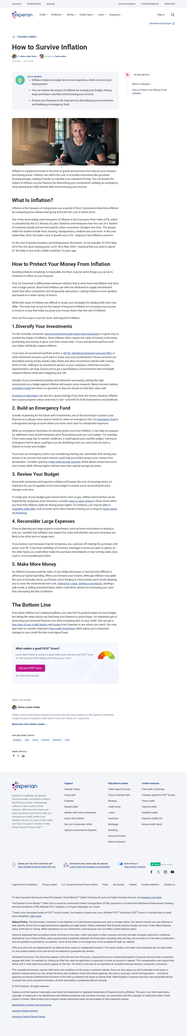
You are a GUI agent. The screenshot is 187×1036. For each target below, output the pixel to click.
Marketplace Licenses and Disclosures (31, 1005)
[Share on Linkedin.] (23, 755)
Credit (42, 14)
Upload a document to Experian (80, 830)
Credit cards (114, 806)
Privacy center (49, 884)
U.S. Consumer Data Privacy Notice (80, 884)
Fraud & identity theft (119, 795)
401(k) (67, 353)
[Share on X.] (19, 755)
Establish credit (150, 812)
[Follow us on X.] (158, 872)
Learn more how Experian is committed (90, 866)
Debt (27, 740)
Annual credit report (152, 824)
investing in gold (21, 388)
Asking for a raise (67, 583)
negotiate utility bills (23, 508)
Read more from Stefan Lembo (28, 724)
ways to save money (81, 501)
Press (105, 884)
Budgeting (17, 740)
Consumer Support (126, 4)
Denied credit (71, 806)
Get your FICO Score (30, 667)
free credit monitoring (61, 628)
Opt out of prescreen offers (78, 824)
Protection (56, 14)
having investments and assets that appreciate (72, 333)
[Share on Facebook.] (14, 755)
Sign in (161, 14)
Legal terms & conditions (25, 884)
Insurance (115, 14)
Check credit (148, 800)
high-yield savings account (65, 461)
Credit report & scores (119, 789)
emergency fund (106, 419)
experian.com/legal (151, 897)
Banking (112, 800)
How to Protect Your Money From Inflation (149, 92)
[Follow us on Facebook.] (151, 872)
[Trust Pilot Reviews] (162, 864)
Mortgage (113, 824)
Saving (35, 740)
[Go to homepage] (13, 36)
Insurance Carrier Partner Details (28, 1016)
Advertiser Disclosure (160, 23)
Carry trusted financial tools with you (37, 866)
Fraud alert (70, 795)
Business (51, 4)
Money (70, 14)
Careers (133, 884)
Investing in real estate (25, 395)
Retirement (57, 740)
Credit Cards (86, 14)
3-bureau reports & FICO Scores (158, 795)
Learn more (35, 916)
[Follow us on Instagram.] (165, 872)
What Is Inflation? (141, 84)
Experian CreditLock (152, 818)
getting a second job (90, 583)
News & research (116, 841)
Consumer (16, 4)
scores (57, 624)
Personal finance (27, 37)
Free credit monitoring (153, 789)
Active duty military (74, 818)
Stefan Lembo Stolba (28, 56)
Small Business (34, 4)
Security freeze (72, 789)
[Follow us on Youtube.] (172, 872)
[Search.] (172, 14)
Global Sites (169, 4)
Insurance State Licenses (25, 1010)
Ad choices (118, 884)
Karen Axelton (60, 56)
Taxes (67, 740)
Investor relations (150, 884)
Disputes (68, 800)
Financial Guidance (150, 4)
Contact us (169, 884)
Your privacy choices (134, 866)
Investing (45, 740)
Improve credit (149, 806)
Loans (101, 14)
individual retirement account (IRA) (92, 353)
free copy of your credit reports (29, 624)
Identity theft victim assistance (80, 812)
